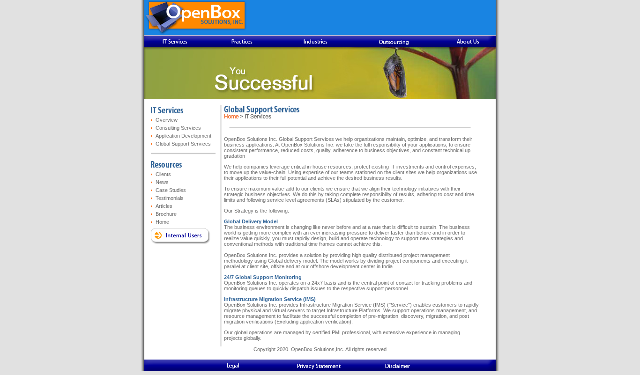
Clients (163, 174)
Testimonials (170, 198)
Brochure (166, 214)
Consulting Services (178, 128)
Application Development (183, 136)
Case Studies (171, 190)
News (162, 182)
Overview (167, 120)
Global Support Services (183, 144)
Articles (164, 206)
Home (162, 222)
